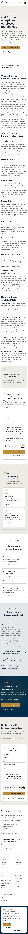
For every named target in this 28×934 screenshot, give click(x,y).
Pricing (17, 886)
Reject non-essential (9, 927)
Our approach (18, 881)
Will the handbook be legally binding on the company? (10, 667)
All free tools (4, 888)
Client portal (4, 900)
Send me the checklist (14, 452)
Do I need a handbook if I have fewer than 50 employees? (11, 652)
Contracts (3, 859)
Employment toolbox (6, 880)
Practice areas (9, 65)
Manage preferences (17, 930)
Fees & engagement (20, 884)
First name (6, 411)
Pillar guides (18, 857)
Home (2, 65)
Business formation (5, 857)
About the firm (18, 875)
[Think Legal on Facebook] (10, 848)
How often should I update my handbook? (8, 623)
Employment (18, 65)
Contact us (3, 897)
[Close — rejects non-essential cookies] (24, 909)
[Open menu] (25, 3)
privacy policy (8, 456)
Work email (6, 418)
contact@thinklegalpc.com (10, 833)
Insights (17, 859)
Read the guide (7, 385)
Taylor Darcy (18, 878)
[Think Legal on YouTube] (6, 848)
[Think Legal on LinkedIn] (2, 848)
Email (5, 761)
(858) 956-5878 (7, 828)
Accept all (7, 924)
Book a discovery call (6, 894)
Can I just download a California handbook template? (11, 660)
